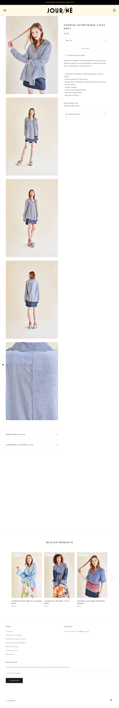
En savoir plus (73, 114)
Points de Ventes (12, 647)
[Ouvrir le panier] (114, 10)
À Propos (9, 631)
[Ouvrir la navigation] (4, 10)
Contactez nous (12, 650)
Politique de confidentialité (15, 643)
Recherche (10, 654)
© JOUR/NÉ (10, 701)
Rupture (86, 49)
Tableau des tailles (15, 434)
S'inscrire (14, 680)
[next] (111, 577)
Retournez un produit (13, 635)
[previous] (7, 577)
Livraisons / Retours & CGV (16, 639)
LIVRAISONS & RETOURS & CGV (19, 445)
